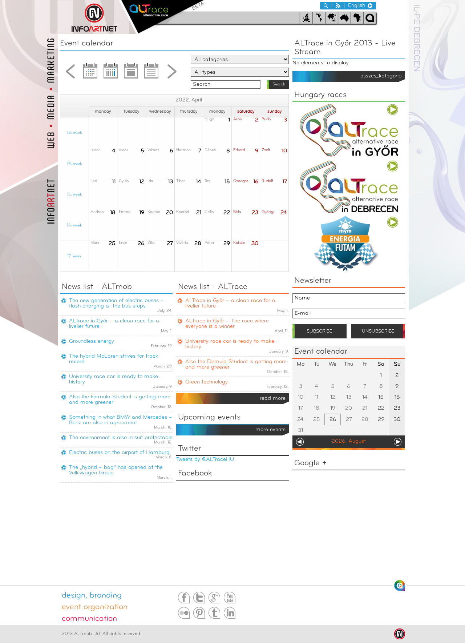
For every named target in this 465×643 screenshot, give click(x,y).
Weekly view (111, 73)
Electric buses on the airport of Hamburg (119, 452)
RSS (338, 5)
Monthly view (90, 73)
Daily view (131, 73)
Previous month (70, 73)
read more (273, 398)
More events (270, 430)
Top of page (399, 585)
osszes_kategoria (381, 76)
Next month (172, 73)
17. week (74, 256)
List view (151, 73)
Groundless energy (91, 341)
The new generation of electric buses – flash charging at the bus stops (116, 303)
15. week (74, 195)
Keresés (326, 5)
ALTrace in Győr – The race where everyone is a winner (227, 323)
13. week (74, 133)
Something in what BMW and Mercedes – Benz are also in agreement (120, 420)
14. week (74, 164)
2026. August (349, 441)
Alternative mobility (162, 17)
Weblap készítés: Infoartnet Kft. (399, 633)
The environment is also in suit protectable (121, 438)
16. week (74, 226)
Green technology (206, 382)
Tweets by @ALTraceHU (205, 459)
